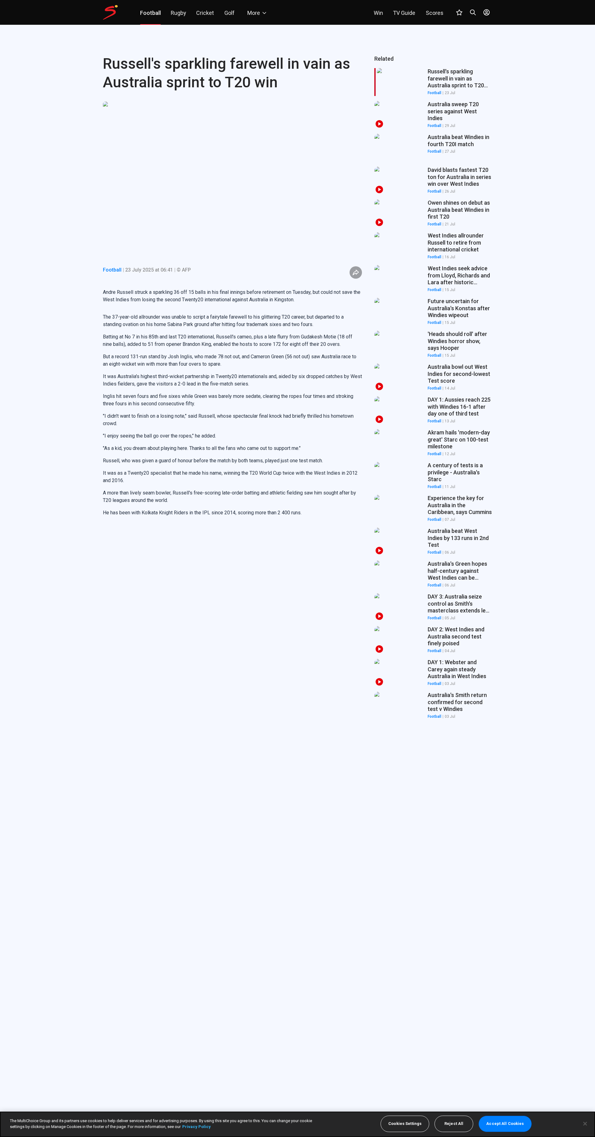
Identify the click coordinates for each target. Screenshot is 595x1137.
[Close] (585, 1123)
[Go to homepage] (110, 12)
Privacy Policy (196, 1126)
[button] (433, 115)
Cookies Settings (404, 1124)
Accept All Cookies (505, 1124)
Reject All (453, 1124)
